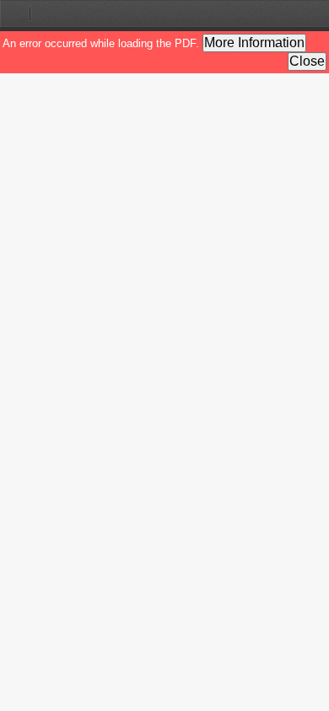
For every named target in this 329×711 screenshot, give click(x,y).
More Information (254, 42)
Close (307, 61)
